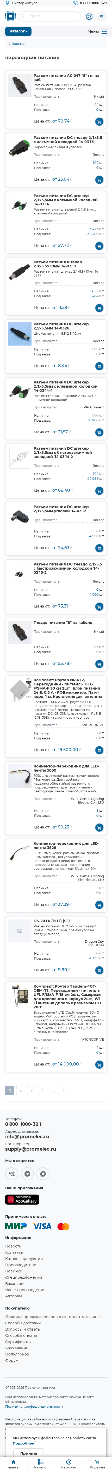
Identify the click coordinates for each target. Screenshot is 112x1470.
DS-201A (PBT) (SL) (52, 921)
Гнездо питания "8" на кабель (63, 623)
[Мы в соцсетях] (11, 1173)
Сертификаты (18, 1342)
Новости (13, 1246)
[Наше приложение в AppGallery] (22, 1201)
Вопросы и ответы (23, 1329)
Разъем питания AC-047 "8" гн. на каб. (66, 78)
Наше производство (24, 1290)
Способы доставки (23, 1323)
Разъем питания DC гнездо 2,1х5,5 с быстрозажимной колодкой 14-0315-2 (68, 569)
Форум (11, 1361)
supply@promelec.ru (30, 1149)
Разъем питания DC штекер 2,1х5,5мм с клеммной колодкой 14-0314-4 (66, 387)
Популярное (17, 1354)
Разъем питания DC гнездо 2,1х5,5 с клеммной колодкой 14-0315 (68, 140)
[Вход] (89, 16)
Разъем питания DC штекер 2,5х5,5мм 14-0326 (61, 326)
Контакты (14, 1253)
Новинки (13, 1271)
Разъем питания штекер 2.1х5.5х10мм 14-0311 (58, 264)
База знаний (17, 1348)
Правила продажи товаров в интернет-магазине (52, 1317)
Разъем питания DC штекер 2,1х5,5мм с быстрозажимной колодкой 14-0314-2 (63, 453)
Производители (20, 1265)
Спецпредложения (23, 1277)
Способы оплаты (21, 1336)
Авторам (13, 1296)
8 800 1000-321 (23, 1124)
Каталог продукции (24, 1259)
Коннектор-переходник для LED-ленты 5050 (66, 768)
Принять (28, 1453)
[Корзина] (101, 16)
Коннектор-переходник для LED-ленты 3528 (66, 846)
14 (64, 1091)
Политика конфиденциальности (34, 1406)
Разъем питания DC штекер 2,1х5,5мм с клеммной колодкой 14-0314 (66, 200)
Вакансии (14, 1284)
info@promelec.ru (27, 1137)
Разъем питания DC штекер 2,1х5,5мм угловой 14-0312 (61, 509)
